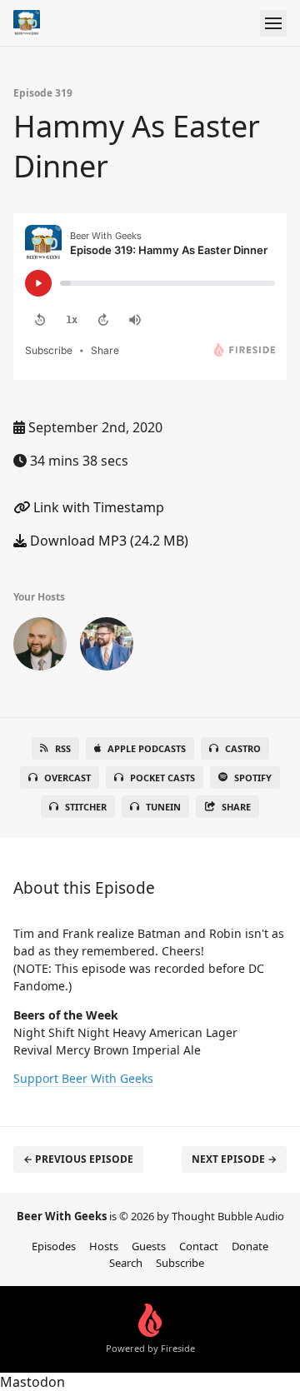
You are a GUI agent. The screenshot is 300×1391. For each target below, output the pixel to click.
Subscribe (180, 1262)
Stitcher (86, 806)
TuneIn (163, 806)
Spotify (253, 777)
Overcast (67, 777)
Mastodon (32, 1382)
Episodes (54, 1246)
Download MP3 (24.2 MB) (107, 540)
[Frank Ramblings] (40, 647)
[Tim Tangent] (106, 647)
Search (125, 1262)
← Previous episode (78, 1159)
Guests (149, 1246)
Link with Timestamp (97, 507)
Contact (198, 1246)
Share (236, 806)
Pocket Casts (162, 777)
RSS (63, 748)
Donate (250, 1246)
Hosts (103, 1246)
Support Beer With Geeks (83, 1078)
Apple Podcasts (147, 748)
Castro (243, 748)
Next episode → (234, 1159)
